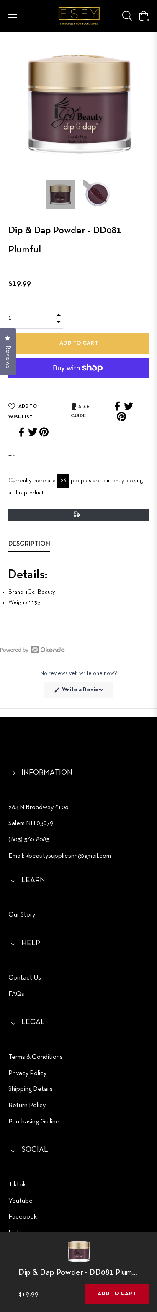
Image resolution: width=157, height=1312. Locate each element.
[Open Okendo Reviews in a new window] (32, 649)
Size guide (80, 411)
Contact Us (24, 978)
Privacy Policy (27, 1073)
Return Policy (27, 1105)
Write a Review (87, 692)
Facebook (22, 1217)
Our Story (21, 915)
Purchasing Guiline (33, 1122)
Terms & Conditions (35, 1057)
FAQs (16, 994)
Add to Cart (117, 1294)
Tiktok (17, 1185)
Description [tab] (29, 544)
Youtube (20, 1201)
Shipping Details (30, 1089)
